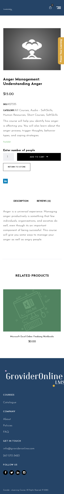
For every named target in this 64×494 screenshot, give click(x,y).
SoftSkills (52, 115)
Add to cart (37, 157)
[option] (32, 320)
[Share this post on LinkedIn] (5, 181)
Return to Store (16, 167)
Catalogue (9, 402)
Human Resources (14, 115)
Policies (7, 425)
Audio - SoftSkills (41, 110)
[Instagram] (24, 472)
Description (21, 201)
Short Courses (35, 115)
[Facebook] (5, 472)
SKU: (5, 104)
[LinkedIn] (18, 472)
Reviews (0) (44, 201)
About (7, 419)
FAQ (6, 432)
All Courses (22, 110)
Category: (9, 110)
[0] (50, 7)
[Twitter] (11, 472)
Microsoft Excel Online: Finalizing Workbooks (32, 336)
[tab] (21, 201)
